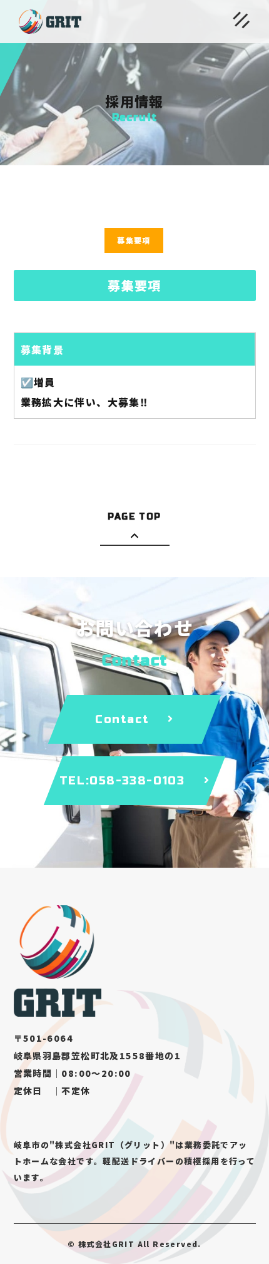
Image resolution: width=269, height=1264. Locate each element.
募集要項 (134, 240)
